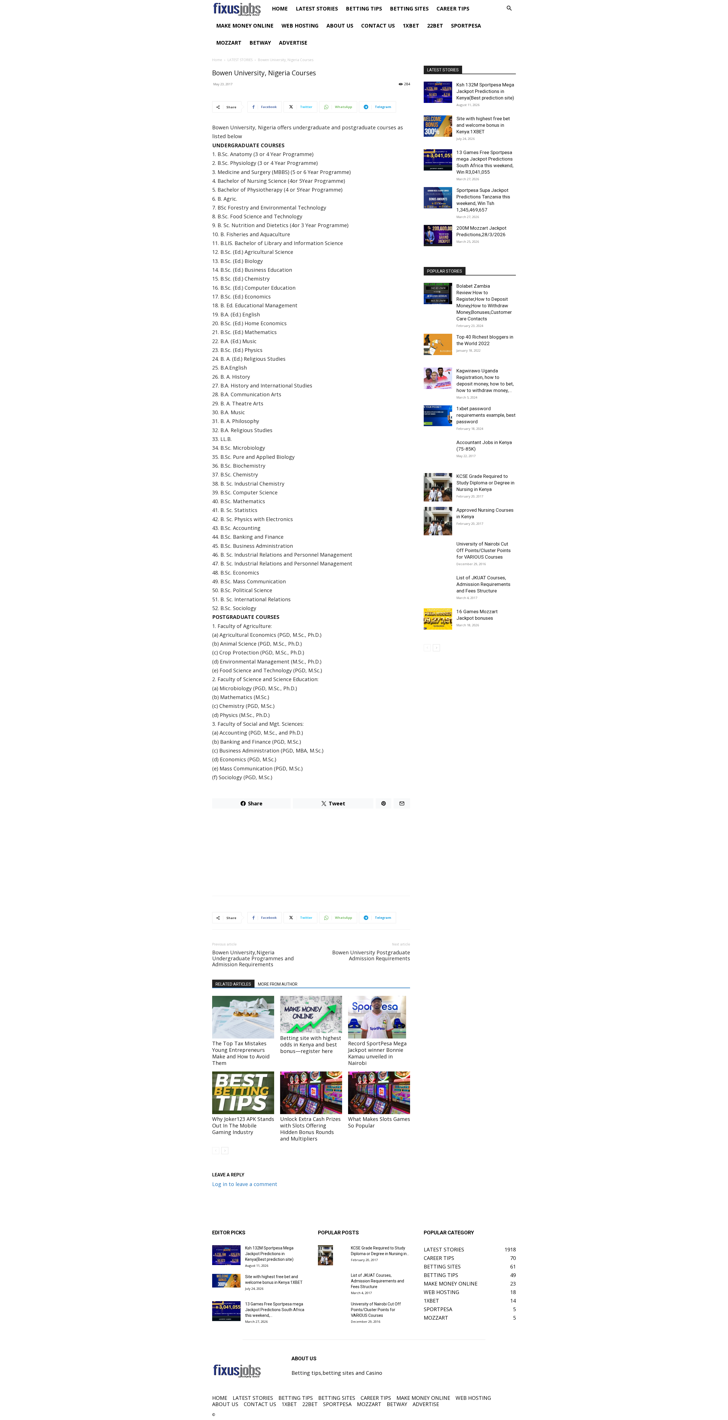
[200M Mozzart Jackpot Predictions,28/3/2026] (438, 235)
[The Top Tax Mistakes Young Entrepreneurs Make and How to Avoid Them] (243, 1017)
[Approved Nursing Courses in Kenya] (438, 521)
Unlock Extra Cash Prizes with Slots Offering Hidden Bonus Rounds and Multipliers (310, 1129)
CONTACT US (378, 25)
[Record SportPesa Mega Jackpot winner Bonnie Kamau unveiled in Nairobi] (379, 1017)
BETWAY (260, 42)
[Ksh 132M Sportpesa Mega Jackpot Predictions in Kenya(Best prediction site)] (438, 92)
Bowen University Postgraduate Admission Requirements (371, 955)
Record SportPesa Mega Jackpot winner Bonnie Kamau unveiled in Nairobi (377, 1053)
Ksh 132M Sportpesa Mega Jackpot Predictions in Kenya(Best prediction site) (485, 91)
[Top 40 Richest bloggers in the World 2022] (438, 344)
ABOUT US (339, 25)
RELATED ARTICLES (233, 984)
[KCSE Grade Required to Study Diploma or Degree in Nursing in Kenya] (438, 487)
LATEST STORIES (317, 8)
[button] (509, 8)
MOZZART (228, 42)
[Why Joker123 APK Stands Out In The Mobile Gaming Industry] (243, 1092)
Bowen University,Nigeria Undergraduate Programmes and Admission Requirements (253, 958)
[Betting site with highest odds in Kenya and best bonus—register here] (311, 1014)
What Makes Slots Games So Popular (379, 1122)
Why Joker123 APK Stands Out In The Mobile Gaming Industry (243, 1125)
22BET (435, 25)
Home (217, 59)
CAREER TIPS (453, 8)
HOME (280, 8)
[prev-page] (215, 1150)
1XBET (411, 25)
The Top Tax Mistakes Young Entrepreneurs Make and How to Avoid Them (241, 1053)
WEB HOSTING (300, 25)
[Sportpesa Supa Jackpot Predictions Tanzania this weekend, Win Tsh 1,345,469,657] (438, 197)
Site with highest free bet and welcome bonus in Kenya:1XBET (483, 125)
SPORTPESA (466, 25)
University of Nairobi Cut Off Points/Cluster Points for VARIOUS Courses (483, 550)
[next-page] (224, 1150)
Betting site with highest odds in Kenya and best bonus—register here (310, 1044)
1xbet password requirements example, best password (486, 415)
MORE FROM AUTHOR (277, 984)
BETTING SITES (409, 8)
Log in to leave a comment (244, 1184)
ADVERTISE (293, 42)
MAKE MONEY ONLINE (245, 25)
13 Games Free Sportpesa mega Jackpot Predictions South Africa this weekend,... (274, 1310)
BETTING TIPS (364, 8)
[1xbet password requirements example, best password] (438, 415)
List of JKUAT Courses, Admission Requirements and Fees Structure (483, 584)
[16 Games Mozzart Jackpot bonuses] (438, 619)
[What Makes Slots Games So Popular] (379, 1092)
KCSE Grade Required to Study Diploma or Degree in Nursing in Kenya (485, 482)
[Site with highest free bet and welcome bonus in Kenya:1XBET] (438, 126)
